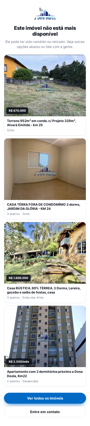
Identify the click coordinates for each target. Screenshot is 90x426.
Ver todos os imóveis (45, 398)
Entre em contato (45, 412)
